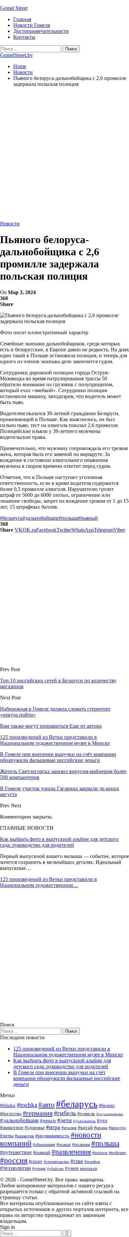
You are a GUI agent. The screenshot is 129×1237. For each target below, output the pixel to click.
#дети (64, 1120)
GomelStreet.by (16, 55)
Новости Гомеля (31, 25)
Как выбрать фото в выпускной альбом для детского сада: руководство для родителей (59, 842)
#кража (101, 1127)
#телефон (92, 1161)
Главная (22, 19)
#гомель (86, 1113)
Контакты (24, 37)
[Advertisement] (64, 156)
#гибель (65, 1113)
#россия (13, 1160)
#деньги (48, 1120)
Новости (10, 223)
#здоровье (35, 1127)
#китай (85, 1127)
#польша (68, 518)
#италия (69, 1127)
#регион (100, 1152)
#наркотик (24, 1135)
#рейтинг (117, 1152)
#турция (39, 1168)
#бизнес (107, 1105)
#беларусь (11, 518)
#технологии (15, 1168)
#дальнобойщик (40, 518)
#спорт (35, 1161)
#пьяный (88, 518)
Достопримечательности (41, 31)
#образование (44, 1144)
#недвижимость (52, 1135)
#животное (11, 1127)
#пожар (64, 1144)
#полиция (81, 1144)
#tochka (27, 1104)
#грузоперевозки (109, 1114)
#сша (76, 1161)
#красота (117, 1127)
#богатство (11, 1113)
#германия (38, 1113)
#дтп (102, 1120)
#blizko (8, 1105)
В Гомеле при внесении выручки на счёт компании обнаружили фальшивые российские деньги (66, 1078)
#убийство (55, 1169)
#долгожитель (84, 1121)
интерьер (88, 1168)
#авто (46, 1105)
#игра (53, 1127)
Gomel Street (13, 8)
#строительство (56, 1161)
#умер (72, 1168)
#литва (7, 1135)
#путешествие (16, 1152)
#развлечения (71, 1152)
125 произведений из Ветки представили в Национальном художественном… (48, 882)
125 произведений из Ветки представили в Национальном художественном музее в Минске (68, 1051)
